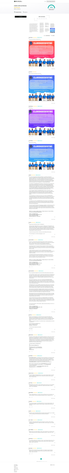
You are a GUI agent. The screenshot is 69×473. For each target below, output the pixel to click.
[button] (45, 1)
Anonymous (30, 71)
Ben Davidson (31, 355)
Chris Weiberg (31, 140)
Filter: (52, 35)
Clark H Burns (31, 37)
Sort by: (47, 35)
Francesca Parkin (31, 239)
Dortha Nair (30, 401)
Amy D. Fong (30, 382)
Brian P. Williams (31, 429)
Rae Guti (30, 222)
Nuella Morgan (31, 106)
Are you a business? (50, 1)
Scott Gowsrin (31, 438)
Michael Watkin (31, 392)
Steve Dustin (30, 448)
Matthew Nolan (31, 334)
